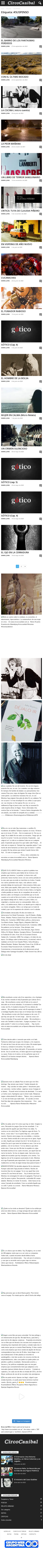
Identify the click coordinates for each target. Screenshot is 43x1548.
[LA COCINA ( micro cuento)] (21, 97)
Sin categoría (5, 1509)
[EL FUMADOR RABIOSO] (21, 298)
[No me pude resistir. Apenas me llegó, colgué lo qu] (21, 1396)
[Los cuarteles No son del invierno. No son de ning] (21, 805)
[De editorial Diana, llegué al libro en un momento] (21, 720)
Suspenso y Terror (7, 1499)
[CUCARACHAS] (21, 264)
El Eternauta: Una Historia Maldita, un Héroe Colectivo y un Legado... (27, 1459)
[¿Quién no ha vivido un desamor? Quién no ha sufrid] (21, 1227)
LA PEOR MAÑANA (11, 143)
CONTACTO (32, 1534)
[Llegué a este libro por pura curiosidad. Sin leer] (21, 1354)
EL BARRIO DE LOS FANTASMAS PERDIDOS (18, 42)
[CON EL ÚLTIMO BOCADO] (21, 63)
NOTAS (3, 1513)
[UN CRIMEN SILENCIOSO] (21, 435)
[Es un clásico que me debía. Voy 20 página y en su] (21, 1270)
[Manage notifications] (37, 1543)
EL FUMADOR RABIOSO (13, 311)
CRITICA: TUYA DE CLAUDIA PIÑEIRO (20, 210)
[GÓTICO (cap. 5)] (21, 469)
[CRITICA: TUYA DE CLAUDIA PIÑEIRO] (21, 197)
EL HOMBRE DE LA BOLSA (14, 378)
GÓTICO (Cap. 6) (9, 344)
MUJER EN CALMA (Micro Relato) (18, 415)
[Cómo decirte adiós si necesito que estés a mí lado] (21, 1058)
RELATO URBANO (7, 1506)
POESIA (4, 1503)
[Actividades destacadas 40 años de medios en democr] (21, 932)
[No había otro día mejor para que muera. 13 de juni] (21, 763)
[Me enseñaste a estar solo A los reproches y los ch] (21, 1016)
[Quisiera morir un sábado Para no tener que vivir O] (21, 1101)
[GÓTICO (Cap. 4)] (21, 502)
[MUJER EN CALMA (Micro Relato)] (21, 400)
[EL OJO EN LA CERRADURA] (21, 537)
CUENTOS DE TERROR (19, 1531)
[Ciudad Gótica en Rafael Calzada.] (21, 594)
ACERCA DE (7, 1531)
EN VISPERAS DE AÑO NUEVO (16, 244)
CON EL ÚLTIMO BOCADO (14, 76)
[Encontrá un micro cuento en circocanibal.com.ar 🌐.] (21, 678)
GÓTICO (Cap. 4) (9, 515)
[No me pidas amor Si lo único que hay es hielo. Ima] (21, 1143)
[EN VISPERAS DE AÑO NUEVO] (21, 231)
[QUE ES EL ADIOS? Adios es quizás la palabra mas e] (21, 889)
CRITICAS (4, 1516)
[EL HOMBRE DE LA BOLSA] (21, 365)
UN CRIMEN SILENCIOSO (14, 448)
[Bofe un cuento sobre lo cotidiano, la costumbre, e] (21, 636)
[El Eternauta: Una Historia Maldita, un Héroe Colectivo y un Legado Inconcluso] (7, 1460)
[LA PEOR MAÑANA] (21, 130)
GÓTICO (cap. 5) (9, 482)
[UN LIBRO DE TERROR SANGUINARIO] (21, 164)
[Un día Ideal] (21, 974)
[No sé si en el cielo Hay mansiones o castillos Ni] (21, 847)
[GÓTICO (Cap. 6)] (21, 331)
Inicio (2, 8)
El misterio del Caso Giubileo (25, 1479)
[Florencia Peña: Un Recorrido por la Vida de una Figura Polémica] (7, 1471)
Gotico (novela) (6, 1520)
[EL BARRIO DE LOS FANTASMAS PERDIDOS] (21, 27)
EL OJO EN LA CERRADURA (15, 552)
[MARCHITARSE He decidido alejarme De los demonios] (21, 1185)
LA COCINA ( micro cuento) (15, 110)
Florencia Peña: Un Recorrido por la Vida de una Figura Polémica (27, 1469)
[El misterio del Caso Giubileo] (7, 1482)
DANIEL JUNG (5, 46)
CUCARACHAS (8, 277)
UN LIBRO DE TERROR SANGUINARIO (20, 177)
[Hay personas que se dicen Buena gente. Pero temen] (21, 1312)
